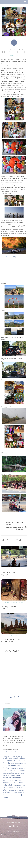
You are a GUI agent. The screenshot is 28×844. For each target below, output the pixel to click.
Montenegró (15, 782)
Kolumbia (5, 780)
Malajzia (5, 782)
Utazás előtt (11, 790)
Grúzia (4, 770)
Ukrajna (20, 787)
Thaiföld (12, 55)
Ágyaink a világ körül (11, 602)
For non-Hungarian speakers (17, 768)
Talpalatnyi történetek (8, 814)
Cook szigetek (15, 760)
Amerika (5, 758)
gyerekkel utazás (12, 771)
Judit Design (16, 818)
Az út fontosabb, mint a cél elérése (14, 50)
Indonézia (17, 778)
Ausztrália (15, 758)
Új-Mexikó (18, 795)
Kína (9, 780)
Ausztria (10, 758)
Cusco (20, 760)
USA (5, 789)
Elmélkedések (14, 765)
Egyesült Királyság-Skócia (17, 763)
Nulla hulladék (8, 785)
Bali (20, 758)
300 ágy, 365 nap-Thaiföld (9, 607)
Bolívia (4, 760)
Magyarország (17, 780)
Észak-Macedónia (20, 792)
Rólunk (5, 787)
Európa (6, 768)
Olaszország (17, 785)
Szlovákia (10, 787)
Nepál (21, 783)
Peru (23, 785)
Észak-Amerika (11, 792)
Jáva (22, 778)
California (9, 760)
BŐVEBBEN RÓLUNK (10, 751)
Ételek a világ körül (9, 795)
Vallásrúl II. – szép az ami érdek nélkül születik (14, 528)
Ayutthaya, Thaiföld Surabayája (11, 641)
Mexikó (10, 782)
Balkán (23, 758)
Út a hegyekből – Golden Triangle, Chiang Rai (14, 523)
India (11, 777)
